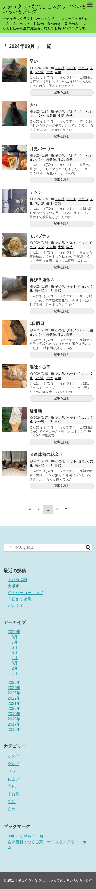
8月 (15, 637)
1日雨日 (37, 323)
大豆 (34, 105)
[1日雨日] (14, 332)
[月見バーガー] (14, 157)
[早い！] (14, 70)
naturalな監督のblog (25, 836)
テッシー (38, 192)
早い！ (36, 61)
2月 (15, 668)
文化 (41, 116)
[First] (29, 509)
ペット (71, 68)
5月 (15, 653)
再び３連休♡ (42, 279)
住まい (83, 68)
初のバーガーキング (25, 593)
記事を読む (62, 92)
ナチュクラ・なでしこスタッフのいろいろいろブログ (44, 9)
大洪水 (13, 586)
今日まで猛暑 (19, 599)
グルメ (71, 111)
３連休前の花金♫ (46, 454)
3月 (15, 663)
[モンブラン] (14, 245)
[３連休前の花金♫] (14, 463)
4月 (15, 658)
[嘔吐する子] (14, 376)
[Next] (57, 509)
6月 (15, 647)
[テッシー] (14, 201)
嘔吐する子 (40, 367)
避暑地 (36, 411)
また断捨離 (17, 580)
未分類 (39, 72)
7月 (15, 642)
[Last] (66, 509)
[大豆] (14, 113)
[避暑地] (14, 419)
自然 (58, 72)
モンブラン (40, 236)
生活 (49, 72)
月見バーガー (42, 148)
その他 (60, 68)
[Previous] (39, 509)
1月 (15, 673)
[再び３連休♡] (14, 288)
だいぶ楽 (15, 605)
